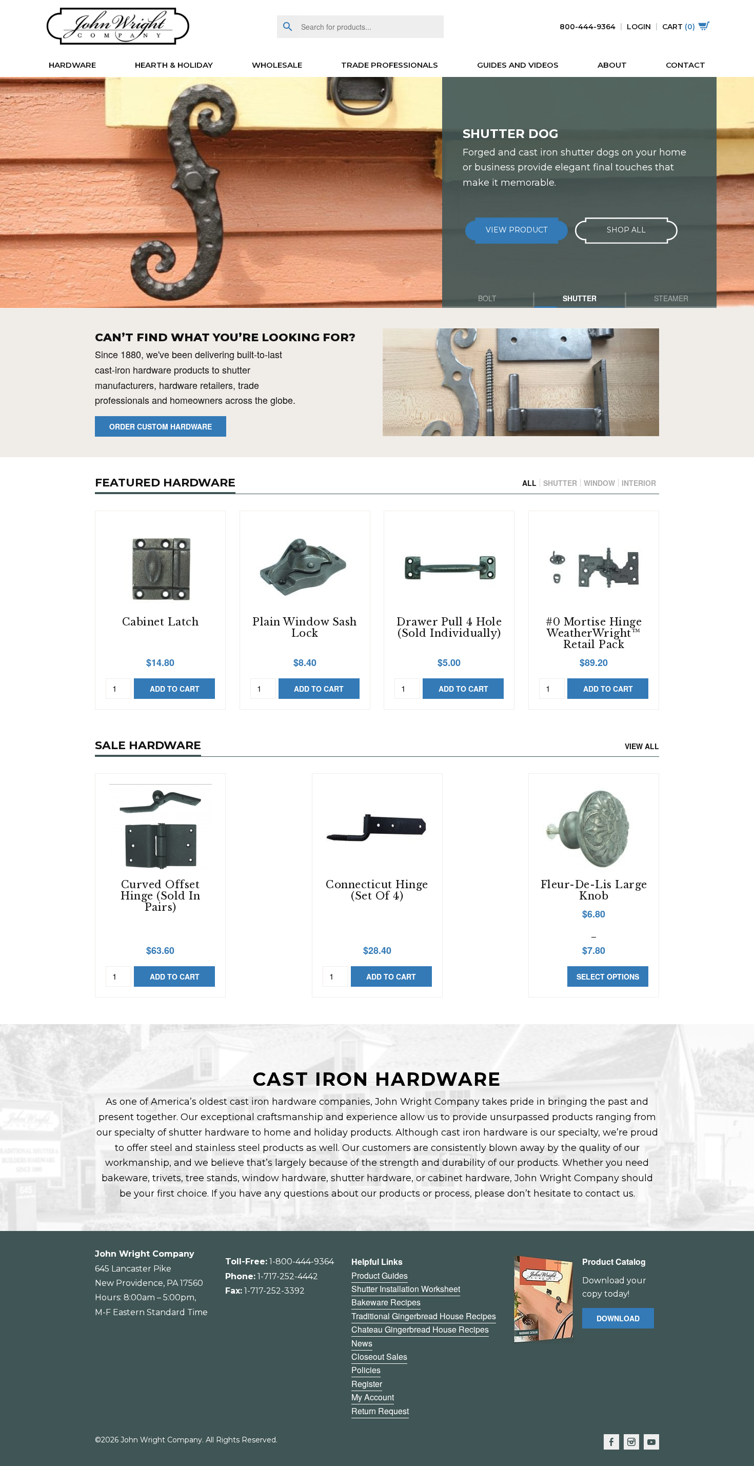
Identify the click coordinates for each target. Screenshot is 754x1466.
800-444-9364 (588, 26)
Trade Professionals (389, 65)
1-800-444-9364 (301, 1261)
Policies (366, 1370)
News (361, 1343)
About (612, 65)
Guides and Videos (518, 65)
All (529, 483)
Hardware (72, 65)
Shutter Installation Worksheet (405, 1289)
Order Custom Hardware (160, 426)
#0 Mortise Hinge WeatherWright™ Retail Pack (594, 633)
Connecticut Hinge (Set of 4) (377, 890)
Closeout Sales (379, 1356)
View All (642, 746)
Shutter (560, 483)
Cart (678, 26)
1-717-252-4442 (287, 1276)
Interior (639, 483)
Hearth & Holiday (174, 65)
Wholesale (277, 65)
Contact (685, 65)
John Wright (118, 27)
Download (618, 1318)
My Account (372, 1397)
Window (599, 483)
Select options (608, 976)
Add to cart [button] (175, 688)
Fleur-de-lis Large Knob (594, 890)
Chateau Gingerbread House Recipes (420, 1329)
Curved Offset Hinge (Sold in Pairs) (160, 896)
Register (366, 1384)
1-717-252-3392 (274, 1291)
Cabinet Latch (160, 622)
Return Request (380, 1411)
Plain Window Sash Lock (304, 627)
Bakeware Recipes (386, 1302)
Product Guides (379, 1275)
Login (639, 26)
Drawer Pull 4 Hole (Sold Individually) (449, 627)
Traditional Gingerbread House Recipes (423, 1316)
